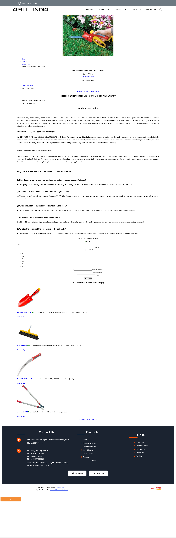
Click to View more (28, 85)
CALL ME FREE (93, 419)
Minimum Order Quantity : (59, 312)
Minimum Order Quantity (29, 100)
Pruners (86, 457)
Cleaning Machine (89, 443)
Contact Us (151, 9)
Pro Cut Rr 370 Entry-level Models (28, 379)
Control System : (79, 312)
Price (23, 103)
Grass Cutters (88, 454)
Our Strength (136, 9)
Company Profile (105, 9)
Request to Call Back (83, 91)
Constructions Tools (90, 447)
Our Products (121, 9)
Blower (85, 440)
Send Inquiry (95, 91)
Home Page (90, 9)
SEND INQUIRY (83, 419)
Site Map (139, 456)
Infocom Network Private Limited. (59, 490)
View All (93, 460)
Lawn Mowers (88, 450)
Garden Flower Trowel (24, 312)
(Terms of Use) (60, 487)
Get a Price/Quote (88, 76)
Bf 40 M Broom (22, 345)
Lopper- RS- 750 (22, 412)
